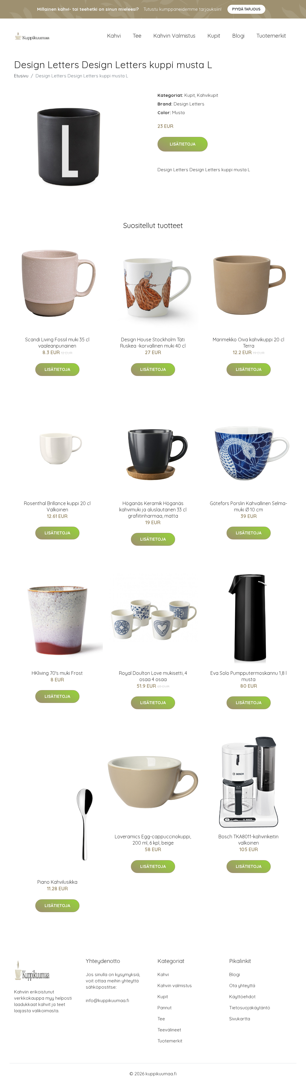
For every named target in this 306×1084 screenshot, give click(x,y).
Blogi (238, 35)
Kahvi (114, 35)
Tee (137, 35)
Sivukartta (239, 1019)
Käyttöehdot (242, 996)
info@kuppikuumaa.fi (107, 1000)
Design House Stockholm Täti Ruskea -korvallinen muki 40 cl (153, 343)
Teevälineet (169, 1030)
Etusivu (21, 76)
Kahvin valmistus (174, 35)
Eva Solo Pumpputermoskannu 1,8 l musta (248, 676)
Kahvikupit (207, 95)
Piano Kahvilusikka (57, 882)
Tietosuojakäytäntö (249, 1007)
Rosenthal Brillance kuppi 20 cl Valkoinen (57, 506)
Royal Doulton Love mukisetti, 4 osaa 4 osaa (153, 676)
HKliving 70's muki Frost (57, 673)
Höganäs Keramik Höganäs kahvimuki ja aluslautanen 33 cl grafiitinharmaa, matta (152, 509)
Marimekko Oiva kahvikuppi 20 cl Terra (248, 343)
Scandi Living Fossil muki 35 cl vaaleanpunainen (57, 343)
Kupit (213, 35)
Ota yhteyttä (242, 985)
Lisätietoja (182, 144)
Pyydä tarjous (246, 9)
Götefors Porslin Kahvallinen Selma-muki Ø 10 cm (248, 506)
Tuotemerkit (271, 35)
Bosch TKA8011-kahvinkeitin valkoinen (248, 840)
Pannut (164, 1007)
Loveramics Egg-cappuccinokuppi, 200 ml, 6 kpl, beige (153, 840)
